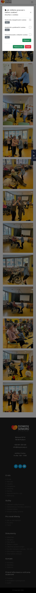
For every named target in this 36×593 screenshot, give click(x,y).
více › (7, 22)
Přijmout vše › (18, 47)
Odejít (28, 47)
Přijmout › (27, 40)
